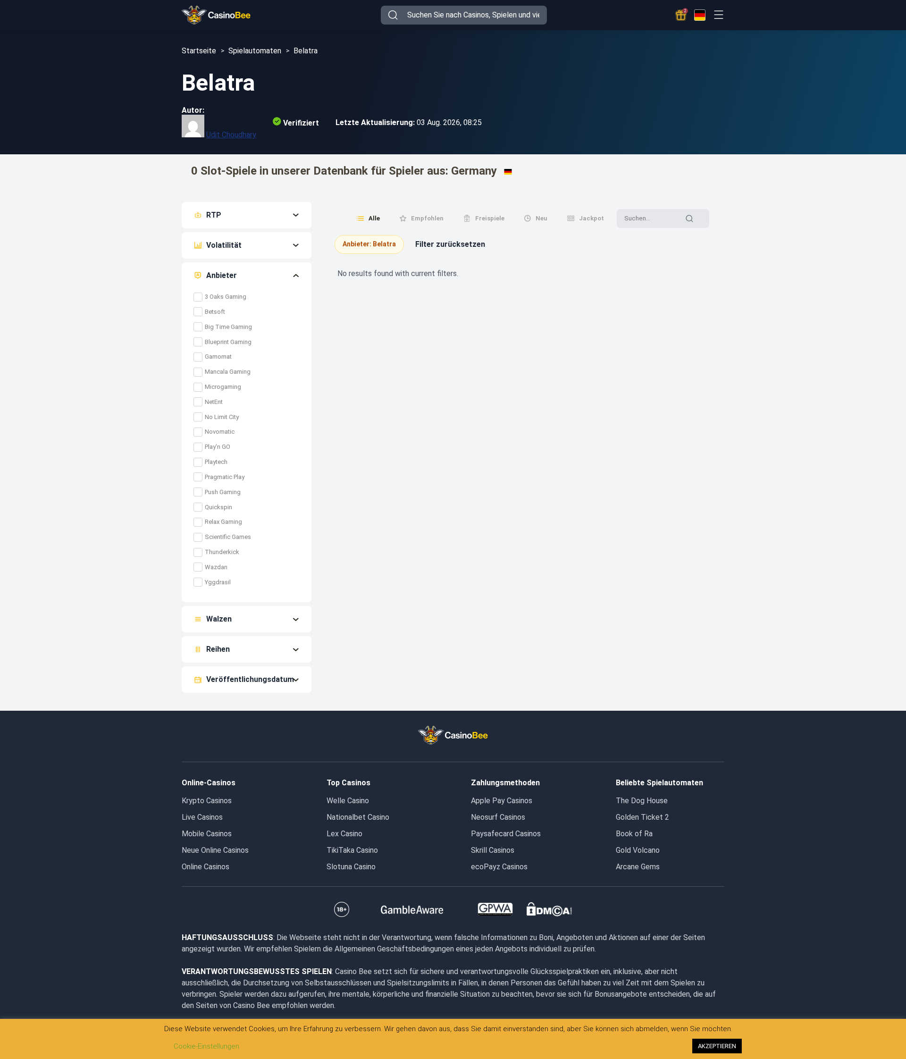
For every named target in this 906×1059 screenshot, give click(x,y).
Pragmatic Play (224, 476)
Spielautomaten (254, 50)
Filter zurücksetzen (450, 244)
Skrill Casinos (492, 850)
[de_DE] (699, 15)
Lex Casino (344, 833)
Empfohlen (427, 218)
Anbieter (221, 275)
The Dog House (642, 800)
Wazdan (216, 567)
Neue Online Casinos (215, 850)
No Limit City (222, 416)
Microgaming (223, 386)
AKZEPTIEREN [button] (717, 1046)
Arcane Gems (638, 866)
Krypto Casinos (207, 800)
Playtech (216, 461)
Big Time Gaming (228, 326)
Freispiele (489, 218)
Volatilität (224, 245)
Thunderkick (222, 551)
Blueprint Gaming (228, 341)
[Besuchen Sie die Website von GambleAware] (412, 909)
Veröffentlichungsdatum (250, 679)
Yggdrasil (218, 582)
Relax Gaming (223, 521)
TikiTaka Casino (352, 850)
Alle (374, 218)
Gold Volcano (638, 850)
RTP (213, 214)
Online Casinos (205, 866)
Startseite (199, 50)
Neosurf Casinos (498, 817)
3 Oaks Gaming (225, 296)
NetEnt (214, 401)
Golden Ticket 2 (642, 817)
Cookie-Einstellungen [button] (206, 1046)
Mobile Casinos (207, 833)
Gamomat (218, 356)
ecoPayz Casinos (499, 866)
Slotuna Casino (351, 866)
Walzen (219, 618)
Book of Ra (634, 833)
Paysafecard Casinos (506, 833)
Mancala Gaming (228, 371)
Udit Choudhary (231, 134)
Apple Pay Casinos (501, 800)
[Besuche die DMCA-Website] (549, 909)
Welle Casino (348, 800)
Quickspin (218, 507)
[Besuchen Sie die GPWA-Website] (495, 909)
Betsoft (215, 311)
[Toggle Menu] (718, 14)
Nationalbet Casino (358, 817)
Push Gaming (223, 492)
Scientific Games (228, 536)
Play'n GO (217, 446)
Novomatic (220, 431)
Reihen (218, 649)
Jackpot (591, 218)
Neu (541, 218)
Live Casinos (202, 817)
